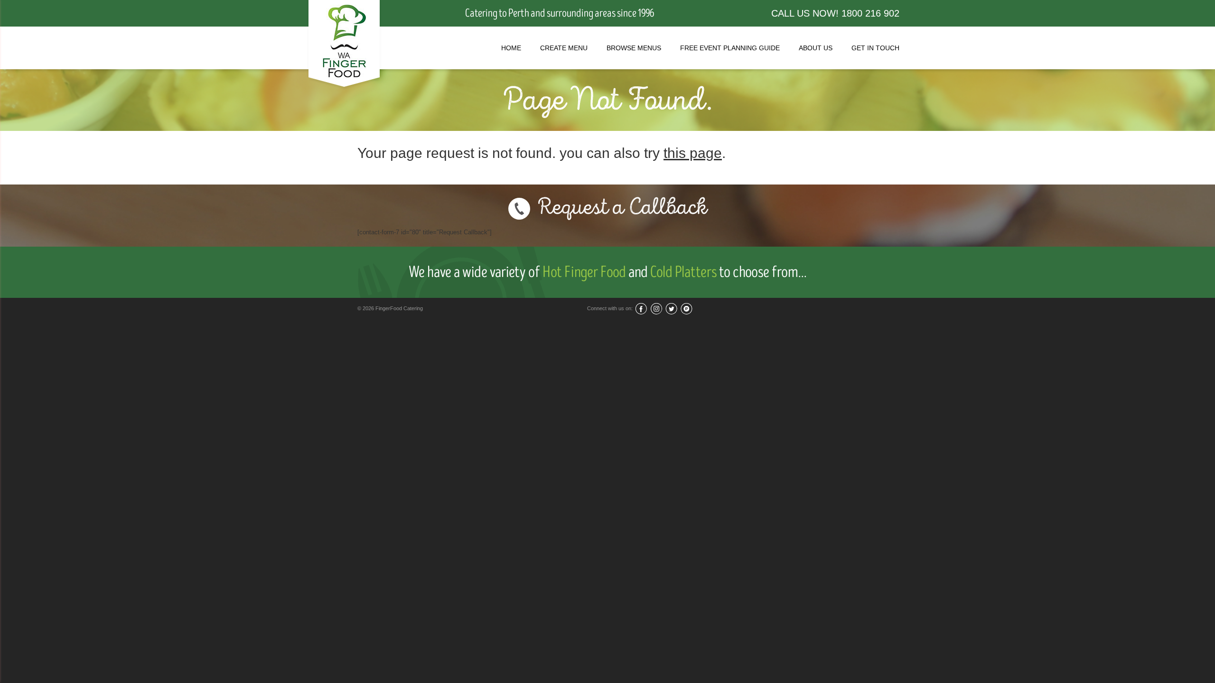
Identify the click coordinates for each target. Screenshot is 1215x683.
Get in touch (875, 48)
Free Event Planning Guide (730, 48)
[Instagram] (656, 308)
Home (511, 48)
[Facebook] (641, 308)
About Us (815, 48)
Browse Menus (634, 48)
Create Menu (564, 48)
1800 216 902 (870, 13)
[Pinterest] (686, 308)
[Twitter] (671, 308)
